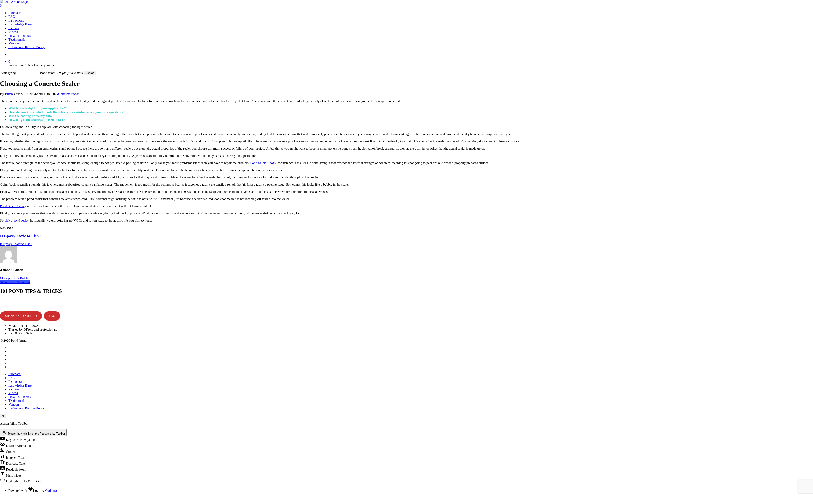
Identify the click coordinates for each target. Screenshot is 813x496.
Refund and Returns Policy (26, 408)
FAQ (52, 316)
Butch (9, 94)
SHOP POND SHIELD (21, 316)
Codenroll (51, 490)
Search (90, 73)
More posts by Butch (14, 278)
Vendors (13, 404)
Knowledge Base (20, 385)
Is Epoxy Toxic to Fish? (16, 244)
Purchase (14, 374)
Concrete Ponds (68, 94)
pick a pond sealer (16, 220)
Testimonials (16, 400)
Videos (13, 393)
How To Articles (19, 397)
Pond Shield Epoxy (263, 163)
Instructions (16, 381)
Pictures (13, 389)
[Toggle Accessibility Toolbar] (3, 416)
